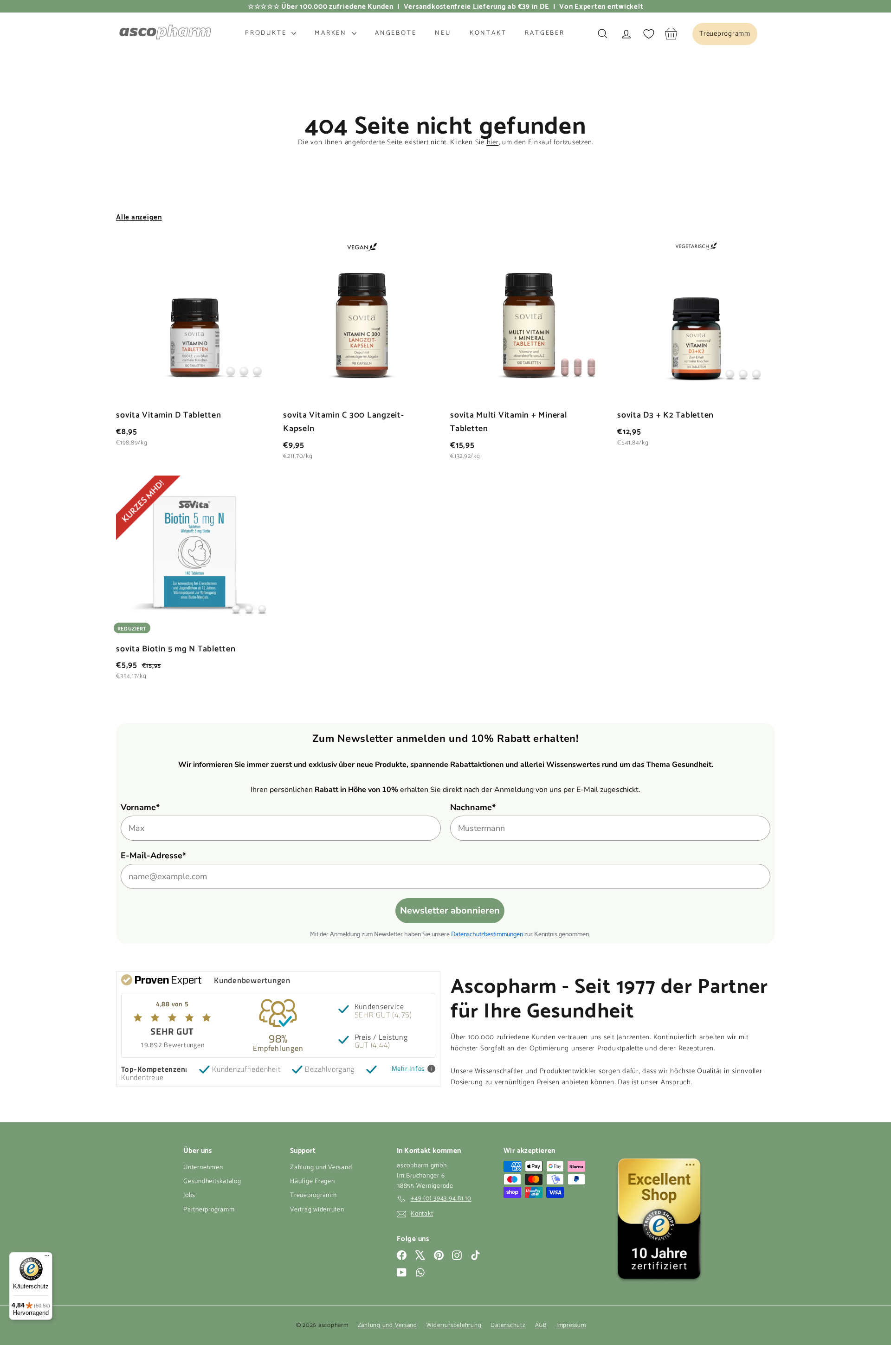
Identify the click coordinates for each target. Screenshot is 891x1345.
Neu (443, 33)
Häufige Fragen (312, 1181)
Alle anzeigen (139, 216)
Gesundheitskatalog (212, 1181)
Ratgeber (544, 33)
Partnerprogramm (208, 1209)
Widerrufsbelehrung (454, 1325)
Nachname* (473, 807)
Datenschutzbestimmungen (487, 933)
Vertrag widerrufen (317, 1209)
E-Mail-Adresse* (153, 855)
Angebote (395, 33)
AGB (541, 1325)
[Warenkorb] (671, 33)
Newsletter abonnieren (450, 910)
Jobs (189, 1195)
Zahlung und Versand (321, 1167)
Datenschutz (508, 1325)
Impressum (571, 1325)
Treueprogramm (313, 1195)
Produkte (267, 33)
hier (493, 142)
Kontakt (488, 33)
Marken (332, 33)
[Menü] (46, 1257)
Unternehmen (203, 1167)
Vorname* (140, 807)
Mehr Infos (409, 1069)
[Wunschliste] (648, 33)
